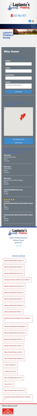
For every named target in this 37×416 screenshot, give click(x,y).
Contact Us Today (18, 142)
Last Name (7, 68)
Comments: (7, 82)
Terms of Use (18, 246)
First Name (7, 61)
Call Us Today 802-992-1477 (18, 139)
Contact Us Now (18, 91)
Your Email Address (9, 75)
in (14, 260)
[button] (21, 118)
